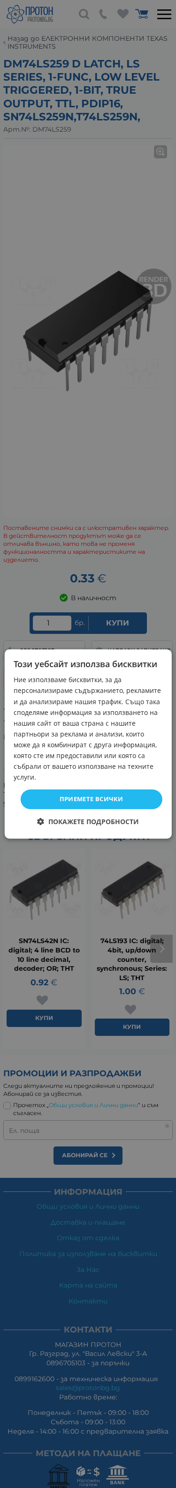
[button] (88, 821)
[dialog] (87, 744)
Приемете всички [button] (91, 799)
